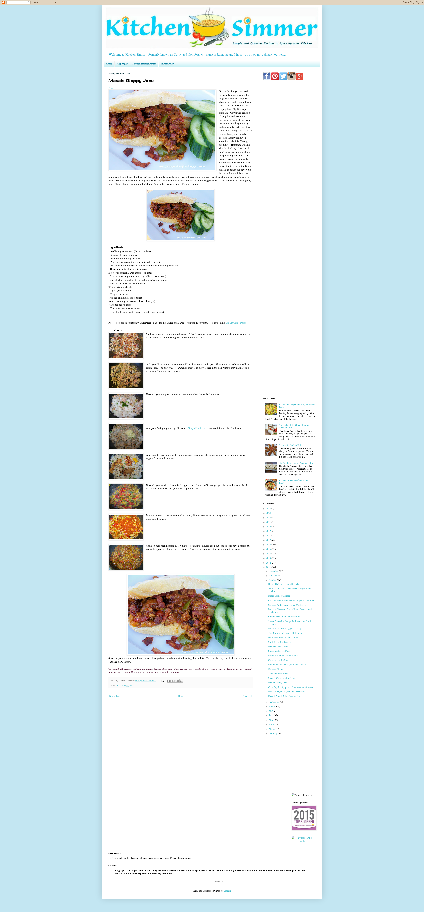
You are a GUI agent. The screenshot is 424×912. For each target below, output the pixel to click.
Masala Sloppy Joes (125, 685)
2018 (268, 535)
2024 (268, 508)
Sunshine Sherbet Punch (279, 650)
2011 (268, 567)
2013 (268, 558)
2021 (268, 522)
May (271, 719)
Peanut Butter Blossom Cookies (283, 655)
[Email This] (168, 681)
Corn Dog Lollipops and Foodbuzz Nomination (290, 687)
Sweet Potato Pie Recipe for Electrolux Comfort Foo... (290, 623)
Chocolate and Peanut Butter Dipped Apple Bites (291, 600)
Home (109, 64)
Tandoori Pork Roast (278, 673)
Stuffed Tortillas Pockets (279, 642)
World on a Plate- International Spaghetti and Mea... (289, 590)
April (272, 724)
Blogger (227, 890)
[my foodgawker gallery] (304, 840)
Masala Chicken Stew (278, 646)
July (271, 710)
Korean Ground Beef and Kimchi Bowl (294, 482)
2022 (268, 517)
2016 (268, 544)
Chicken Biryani (276, 668)
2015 (268, 549)
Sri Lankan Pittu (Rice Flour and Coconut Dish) (294, 426)
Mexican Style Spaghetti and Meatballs (286, 691)
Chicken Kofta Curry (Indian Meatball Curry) (289, 604)
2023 (268, 512)
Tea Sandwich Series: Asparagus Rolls (297, 462)
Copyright (122, 64)
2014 (268, 553)
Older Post (247, 696)
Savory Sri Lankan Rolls (290, 445)
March (272, 728)
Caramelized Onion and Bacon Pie (284, 616)
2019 (268, 530)
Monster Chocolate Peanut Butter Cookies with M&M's (290, 611)
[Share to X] (174, 681)
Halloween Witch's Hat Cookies (283, 637)
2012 (268, 562)
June (271, 715)
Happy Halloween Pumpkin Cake (283, 584)
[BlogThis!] (171, 681)
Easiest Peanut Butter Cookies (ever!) (285, 696)
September (274, 701)
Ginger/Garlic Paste (236, 322)
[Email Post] (162, 680)
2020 (268, 526)
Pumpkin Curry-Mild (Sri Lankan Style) (287, 664)
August (272, 706)
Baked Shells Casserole (279, 595)
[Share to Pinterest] (181, 681)
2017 (268, 540)
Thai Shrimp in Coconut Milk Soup (285, 632)
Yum (110, 87)
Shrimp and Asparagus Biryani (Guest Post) (297, 406)
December (274, 571)
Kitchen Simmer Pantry (144, 64)
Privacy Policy (167, 64)
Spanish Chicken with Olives (281, 678)
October (273, 580)
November (274, 575)
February (273, 733)
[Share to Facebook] (178, 681)
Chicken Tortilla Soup (278, 660)
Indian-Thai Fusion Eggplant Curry (284, 628)
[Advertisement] (289, 213)
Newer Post (114, 696)
